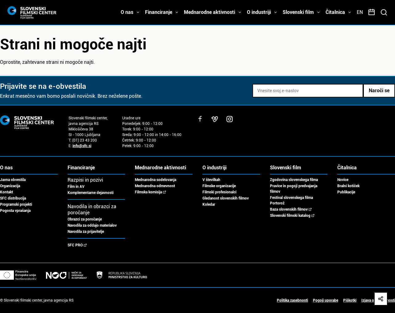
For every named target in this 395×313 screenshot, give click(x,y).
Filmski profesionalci (219, 192)
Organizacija (10, 186)
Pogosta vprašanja (15, 210)
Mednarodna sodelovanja (155, 180)
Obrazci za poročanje (85, 219)
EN (360, 12)
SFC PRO (75, 245)
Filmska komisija (148, 192)
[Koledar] (371, 12)
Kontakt (6, 192)
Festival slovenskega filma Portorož (291, 200)
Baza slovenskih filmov (289, 209)
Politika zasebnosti (292, 300)
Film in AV (76, 186)
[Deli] (381, 299)
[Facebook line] (200, 119)
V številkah (211, 180)
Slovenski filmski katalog (290, 215)
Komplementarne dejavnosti (91, 193)
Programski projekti (16, 204)
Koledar (208, 204)
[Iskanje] (384, 12)
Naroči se (379, 90)
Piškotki (349, 300)
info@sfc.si (82, 146)
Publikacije (346, 192)
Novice (342, 180)
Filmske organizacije (219, 186)
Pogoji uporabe (325, 300)
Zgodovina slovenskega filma (294, 180)
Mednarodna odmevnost (155, 186)
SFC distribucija (13, 198)
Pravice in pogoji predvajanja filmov (293, 189)
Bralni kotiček (348, 186)
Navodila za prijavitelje (86, 231)
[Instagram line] (229, 119)
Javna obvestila (13, 180)
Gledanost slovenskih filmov (225, 198)
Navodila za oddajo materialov (92, 225)
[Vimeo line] (214, 119)
